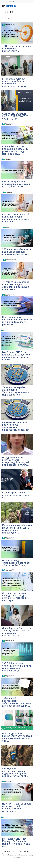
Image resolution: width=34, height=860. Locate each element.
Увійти (4, 1)
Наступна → (27, 851)
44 (21, 851)
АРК (9, 6)
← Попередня (6, 851)
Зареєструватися (12, 1)
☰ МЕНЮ (8, 12)
